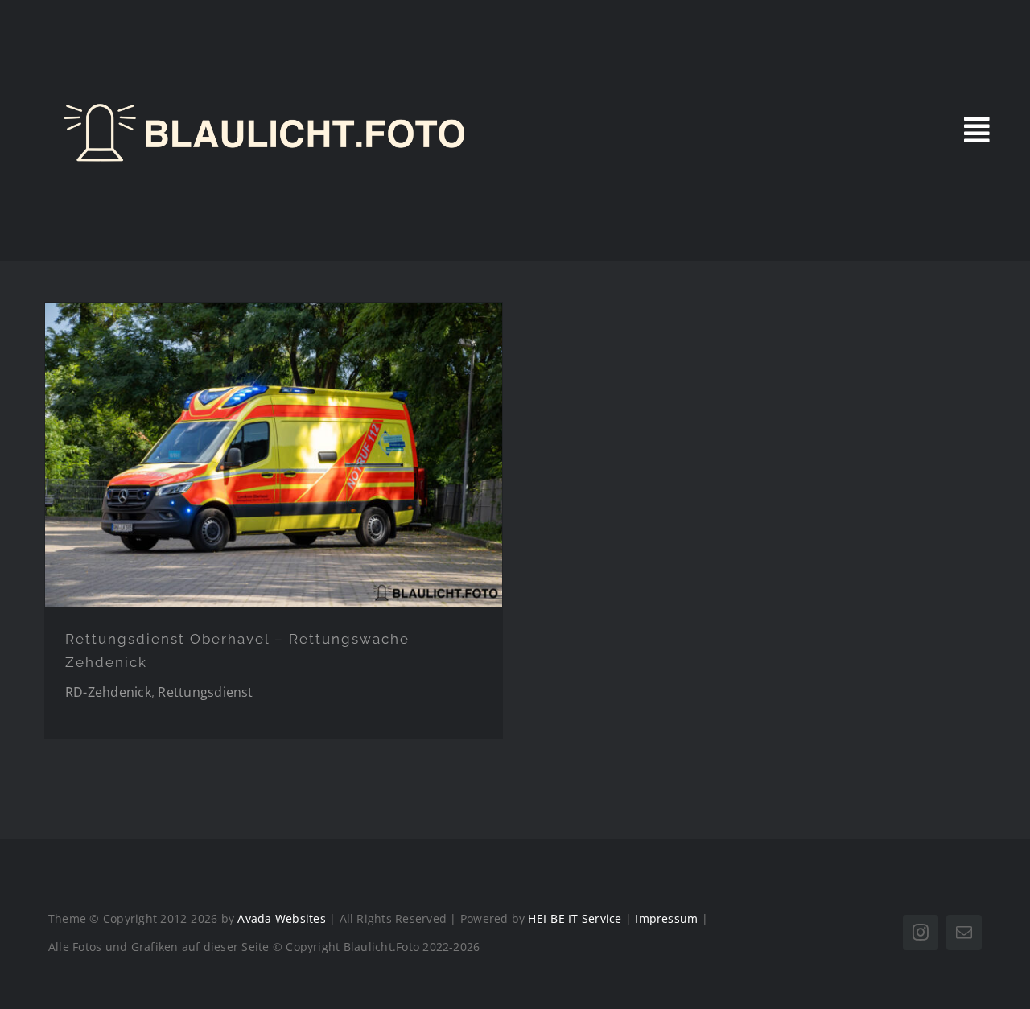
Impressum (666, 918)
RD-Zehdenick (108, 692)
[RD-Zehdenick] (273, 455)
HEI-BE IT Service (574, 918)
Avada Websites (281, 918)
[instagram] (920, 932)
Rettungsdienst (205, 692)
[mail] (964, 932)
